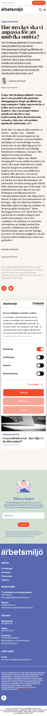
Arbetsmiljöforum (25, 689)
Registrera (24, 525)
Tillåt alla (23, 392)
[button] (45, 10)
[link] (3, 697)
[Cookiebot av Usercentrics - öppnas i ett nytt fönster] (33, 304)
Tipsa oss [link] (5, 580)
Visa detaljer (33, 384)
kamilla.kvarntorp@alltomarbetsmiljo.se (17, 608)
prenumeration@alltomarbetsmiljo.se (16, 660)
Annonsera (5, 572)
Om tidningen (6, 568)
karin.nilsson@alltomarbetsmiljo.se (15, 597)
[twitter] (10, 288)
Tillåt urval (23, 401)
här (32, 536)
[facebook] (3, 288)
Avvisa (23, 410)
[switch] (40, 357)
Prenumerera (39, 3)
